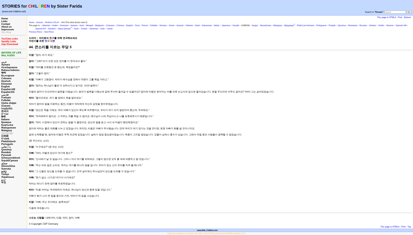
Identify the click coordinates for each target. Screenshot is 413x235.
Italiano (5, 119)
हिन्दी (3, 116)
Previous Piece (35, 32)
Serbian (372, 25)
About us (6, 26)
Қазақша (6, 122)
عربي (4, 61)
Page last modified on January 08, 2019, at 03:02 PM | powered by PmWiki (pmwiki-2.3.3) (206, 233)
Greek (171, 25)
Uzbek (110, 29)
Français (6, 97)
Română (6, 152)
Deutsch (6, 81)
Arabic (55, 25)
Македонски (8, 127)
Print (400, 17)
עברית (4, 114)
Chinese (120, 25)
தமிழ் (4, 171)
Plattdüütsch (8, 141)
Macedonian (265, 25)
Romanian (352, 25)
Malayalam (289, 25)
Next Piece (49, 32)
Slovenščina (8, 166)
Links (4, 21)
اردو (3, 179)
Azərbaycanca (9, 67)
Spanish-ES (40, 29)
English (5, 86)
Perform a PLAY (52, 22)
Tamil (76, 29)
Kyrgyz (255, 25)
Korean (39, 22)
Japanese (226, 25)
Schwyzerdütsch (10, 157)
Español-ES (8, 92)
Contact (5, 24)
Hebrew (189, 25)
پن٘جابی (6, 146)
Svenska (6, 168)
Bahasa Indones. (10, 70)
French (145, 25)
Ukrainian (94, 29)
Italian (216, 25)
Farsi (137, 25)
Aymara (5, 64)
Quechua (6, 149)
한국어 (5, 111)
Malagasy (6, 130)
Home (4, 18)
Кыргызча (7, 124)
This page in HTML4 (386, 17)
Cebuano (6, 78)
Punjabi (332, 25)
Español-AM (8, 89)
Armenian (64, 25)
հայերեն (6, 108)
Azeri (82, 25)
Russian (363, 25)
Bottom (407, 17)
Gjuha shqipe (8, 103)
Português (7, 144)
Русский (6, 155)
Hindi (197, 25)
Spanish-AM (401, 25)
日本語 (5, 135)
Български (7, 75)
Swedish (52, 29)
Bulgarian (99, 25)
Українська (7, 177)
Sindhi (381, 25)
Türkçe (5, 174)
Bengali (89, 25)
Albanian (46, 25)
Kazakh (236, 25)
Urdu (102, 29)
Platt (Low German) (305, 25)
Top (409, 226)
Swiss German (64, 29)
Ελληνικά (6, 83)
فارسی (5, 94)
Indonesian (207, 25)
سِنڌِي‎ (4, 163)
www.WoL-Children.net (207, 230)
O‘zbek (5, 138)
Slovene (389, 25)
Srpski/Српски (9, 160)
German (163, 25)
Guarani (5, 105)
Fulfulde (5, 100)
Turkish (84, 29)
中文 (3, 182)
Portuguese (321, 25)
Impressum (7, 29)
